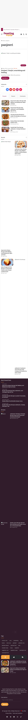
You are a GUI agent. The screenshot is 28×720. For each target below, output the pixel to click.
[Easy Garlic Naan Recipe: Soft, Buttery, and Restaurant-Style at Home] (5, 102)
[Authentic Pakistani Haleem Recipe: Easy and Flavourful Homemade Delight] (5, 467)
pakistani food (13, 645)
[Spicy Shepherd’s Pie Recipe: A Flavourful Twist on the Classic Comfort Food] (7, 262)
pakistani (15, 642)
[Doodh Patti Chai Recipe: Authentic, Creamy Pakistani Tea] (5, 129)
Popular (4, 96)
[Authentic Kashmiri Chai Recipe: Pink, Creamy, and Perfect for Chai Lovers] (21, 313)
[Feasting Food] (9, 34)
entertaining (15, 640)
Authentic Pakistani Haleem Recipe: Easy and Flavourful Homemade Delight (17, 415)
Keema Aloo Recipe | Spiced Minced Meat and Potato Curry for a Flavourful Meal (18, 524)
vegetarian (17, 647)
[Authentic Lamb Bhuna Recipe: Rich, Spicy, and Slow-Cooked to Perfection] (5, 663)
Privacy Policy (9, 713)
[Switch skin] (23, 34)
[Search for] (26, 34)
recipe (11, 647)
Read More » (5, 78)
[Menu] (2, 34)
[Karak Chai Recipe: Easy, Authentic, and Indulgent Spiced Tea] (5, 109)
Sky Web (24, 711)
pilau (19, 645)
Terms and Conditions (17, 713)
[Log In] (21, 34)
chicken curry (4, 640)
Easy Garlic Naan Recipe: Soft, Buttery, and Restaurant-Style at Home (18, 102)
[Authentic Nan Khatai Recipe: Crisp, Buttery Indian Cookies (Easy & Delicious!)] (21, 144)
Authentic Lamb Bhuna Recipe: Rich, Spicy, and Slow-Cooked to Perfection (18, 663)
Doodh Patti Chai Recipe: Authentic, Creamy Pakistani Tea (18, 129)
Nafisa (3, 68)
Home (3, 40)
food (21, 640)
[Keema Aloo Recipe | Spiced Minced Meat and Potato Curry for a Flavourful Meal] (5, 576)
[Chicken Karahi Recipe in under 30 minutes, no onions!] (5, 116)
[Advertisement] (14, 14)
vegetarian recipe (14, 650)
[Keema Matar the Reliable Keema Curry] (5, 123)
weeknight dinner (5, 652)
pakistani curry (21, 642)
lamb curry (9, 642)
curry (10, 640)
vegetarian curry (5, 650)
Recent (13, 96)
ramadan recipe (5, 647)
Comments (22, 96)
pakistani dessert (5, 645)
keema (3, 642)
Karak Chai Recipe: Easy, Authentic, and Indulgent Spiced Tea (17, 109)
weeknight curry (23, 650)
